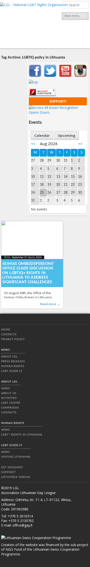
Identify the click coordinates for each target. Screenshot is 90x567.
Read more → (50, 304)
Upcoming (66, 135)
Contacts (9, 334)
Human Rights (12, 366)
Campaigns (10, 407)
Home (5, 329)
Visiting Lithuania (15, 456)
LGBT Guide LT (11, 371)
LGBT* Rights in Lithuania (21, 434)
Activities (9, 398)
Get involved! (12, 467)
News (5, 349)
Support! (57, 101)
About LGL (9, 356)
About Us (8, 393)
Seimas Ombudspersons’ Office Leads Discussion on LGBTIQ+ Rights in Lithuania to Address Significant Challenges (28, 273)
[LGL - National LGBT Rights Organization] (34, 23)
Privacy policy (13, 339)
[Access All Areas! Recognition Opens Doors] (58, 112)
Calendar (42, 135)
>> (80, 144)
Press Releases (13, 361)
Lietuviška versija (15, 477)
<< (33, 144)
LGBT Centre (10, 402)
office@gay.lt (22, 525)
